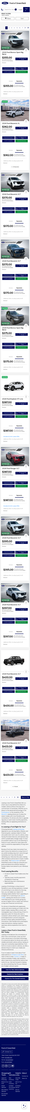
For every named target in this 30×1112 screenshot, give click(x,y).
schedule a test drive (17, 954)
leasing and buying (18, 829)
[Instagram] (6, 1065)
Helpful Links (18, 1074)
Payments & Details (8, 68)
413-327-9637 (9, 1059)
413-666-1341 (8, 1057)
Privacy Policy (8, 1104)
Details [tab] (11, 81)
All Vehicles (12, 1074)
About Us (24, 1078)
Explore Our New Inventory (15, 974)
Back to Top (25, 797)
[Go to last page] (28, 27)
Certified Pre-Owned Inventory (12, 1087)
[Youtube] (12, 1065)
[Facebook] (3, 1065)
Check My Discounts (21, 71)
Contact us (17, 956)
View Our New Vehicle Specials (15, 970)
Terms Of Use (12, 1105)
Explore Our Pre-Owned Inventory (15, 978)
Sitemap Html (20, 1104)
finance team (15, 860)
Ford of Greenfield (3, 1104)
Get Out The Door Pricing (22, 59)
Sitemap (16, 1104)
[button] (26, 50)
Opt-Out (28, 1104)
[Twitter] (9, 1065)
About (24, 1073)
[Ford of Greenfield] (13, 3)
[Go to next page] (25, 27)
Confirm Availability (8, 71)
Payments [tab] (19, 81)
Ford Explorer (5, 812)
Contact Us (7, 1051)
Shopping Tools (5, 1074)
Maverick (4, 814)
